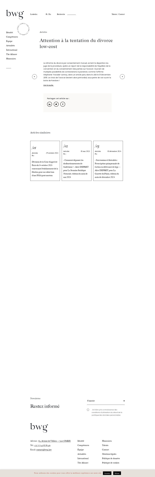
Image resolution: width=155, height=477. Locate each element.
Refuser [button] (117, 473)
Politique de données (111, 458)
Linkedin (33, 14)
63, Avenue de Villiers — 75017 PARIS (55, 441)
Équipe (9, 41)
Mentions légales (109, 454)
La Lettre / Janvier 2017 (122, 77)
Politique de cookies (110, 462)
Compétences (12, 37)
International (11, 50)
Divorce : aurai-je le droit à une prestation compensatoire (34, 77)
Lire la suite (48, 85)
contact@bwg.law (44, 449)
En (50, 14)
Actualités (10, 45)
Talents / (115, 14)
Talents (105, 445)
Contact (122, 14)
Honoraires (11, 58)
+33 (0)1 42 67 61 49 (42, 445)
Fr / (47, 14)
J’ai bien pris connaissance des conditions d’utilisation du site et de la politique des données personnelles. (107, 412)
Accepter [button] (107, 473)
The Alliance (11, 54)
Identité (9, 32)
